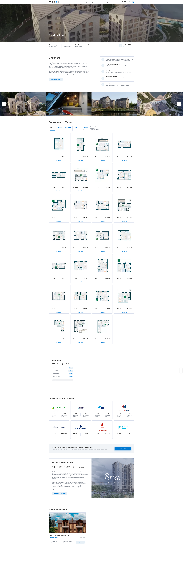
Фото (79, 2)
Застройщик (106, 2)
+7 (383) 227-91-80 (125, 1)
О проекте (73, 2)
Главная (50, 37)
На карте (92, 2)
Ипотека (98, 2)
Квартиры (85, 2)
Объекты (55, 37)
